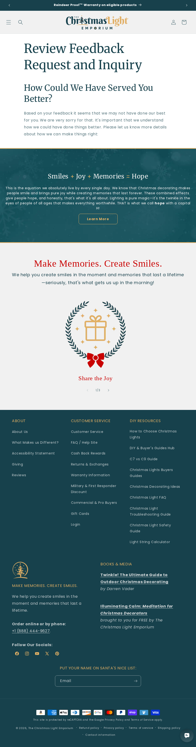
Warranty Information (90, 475)
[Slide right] (108, 390)
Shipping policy (169, 728)
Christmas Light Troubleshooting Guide (150, 511)
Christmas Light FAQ (148, 497)
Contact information (100, 735)
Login (75, 524)
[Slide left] (87, 390)
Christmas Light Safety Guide (150, 528)
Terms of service (141, 728)
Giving (17, 464)
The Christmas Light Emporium (50, 728)
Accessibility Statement (33, 453)
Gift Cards (80, 513)
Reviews (19, 475)
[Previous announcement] (9, 5)
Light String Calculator (150, 542)
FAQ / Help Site (84, 442)
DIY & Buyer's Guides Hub (152, 448)
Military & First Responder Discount (93, 488)
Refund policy (89, 728)
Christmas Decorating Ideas (155, 486)
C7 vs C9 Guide (144, 459)
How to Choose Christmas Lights (153, 434)
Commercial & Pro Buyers (94, 502)
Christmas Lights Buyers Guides (151, 472)
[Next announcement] (186, 5)
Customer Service (87, 431)
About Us (20, 431)
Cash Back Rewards (88, 453)
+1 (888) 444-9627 (31, 631)
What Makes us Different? (35, 442)
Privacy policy (114, 728)
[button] (8, 22)
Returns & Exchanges (90, 464)
